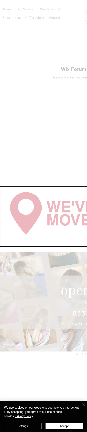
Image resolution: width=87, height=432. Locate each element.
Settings (23, 426)
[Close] (81, 407)
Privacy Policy (24, 416)
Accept (64, 426)
